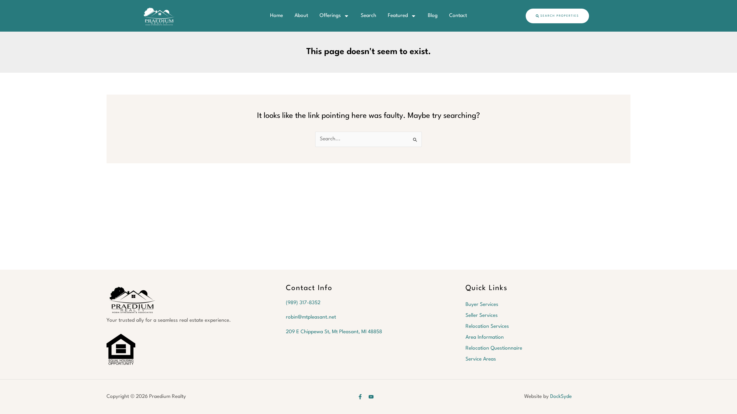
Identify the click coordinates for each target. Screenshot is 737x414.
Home (276, 15)
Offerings (330, 15)
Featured (398, 15)
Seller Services (482, 315)
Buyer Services (482, 304)
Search (368, 15)
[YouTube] (371, 396)
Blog (433, 15)
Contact (458, 15)
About (301, 15)
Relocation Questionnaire (494, 348)
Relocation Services (487, 326)
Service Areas (481, 359)
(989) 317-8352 (303, 302)
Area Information (485, 337)
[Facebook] (360, 396)
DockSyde (561, 396)
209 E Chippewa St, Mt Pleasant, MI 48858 (334, 331)
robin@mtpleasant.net (311, 317)
